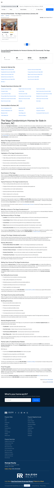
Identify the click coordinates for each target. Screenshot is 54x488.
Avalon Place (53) (40, 108)
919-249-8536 (50, 382)
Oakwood (30, 433)
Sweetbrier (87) (22, 108)
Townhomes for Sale (40, 88)
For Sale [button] (3, 9)
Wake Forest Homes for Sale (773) (35, 74)
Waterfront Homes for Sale (42, 96)
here (39, 375)
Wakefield (30, 435)
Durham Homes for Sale (6, 88)
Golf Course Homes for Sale (42, 98)
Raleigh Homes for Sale (9, 441)
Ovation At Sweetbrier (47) (6, 110)
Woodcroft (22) (4, 113)
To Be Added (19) (4, 115)
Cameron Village (31, 422)
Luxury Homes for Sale (6, 93)
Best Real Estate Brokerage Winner (22, 481)
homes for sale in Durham (28, 204)
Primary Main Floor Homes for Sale (8, 96)
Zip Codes (38, 101)
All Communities (22, 115)
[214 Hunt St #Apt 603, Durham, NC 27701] (9, 24)
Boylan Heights (31, 420)
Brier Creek (30, 418)
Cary (6, 420)
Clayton (6, 424)
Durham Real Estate (48, 379)
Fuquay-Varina (8, 428)
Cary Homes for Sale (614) (33, 79)
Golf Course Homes (9, 455)
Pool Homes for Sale (23, 93)
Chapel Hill (7, 422)
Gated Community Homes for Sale (8, 98)
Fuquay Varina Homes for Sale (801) (35, 72)
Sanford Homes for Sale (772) (7, 76)
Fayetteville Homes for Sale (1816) (8, 72)
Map (28, 485)
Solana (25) (21, 110)
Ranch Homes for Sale (6, 101)
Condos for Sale (4, 91)
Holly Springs (7, 431)
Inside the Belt (31, 428)
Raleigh (6, 433)
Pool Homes (7, 457)
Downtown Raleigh (31, 424)
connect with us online (30, 289)
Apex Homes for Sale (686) (33, 76)
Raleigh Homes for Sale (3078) (7, 69)
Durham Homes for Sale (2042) (34, 69)
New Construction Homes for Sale (43, 91)
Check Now (36, 400)
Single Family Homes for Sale (25, 88)
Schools (20, 101)
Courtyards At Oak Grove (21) (42, 113)
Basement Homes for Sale (24, 98)
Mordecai (30, 430)
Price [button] (11, 9)
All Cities (3, 81)
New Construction (8, 446)
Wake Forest (7, 435)
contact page (6, 135)
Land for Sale (21, 91)
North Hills (30, 431)
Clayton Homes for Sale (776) (7, 74)
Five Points (30, 426)
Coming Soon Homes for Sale (25, 96)
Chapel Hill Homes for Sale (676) (8, 79)
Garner (6, 430)
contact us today (31, 361)
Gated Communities (9, 454)
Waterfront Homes (8, 452)
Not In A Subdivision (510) (6, 108)
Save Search (49, 9)
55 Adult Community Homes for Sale (44, 93)
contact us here (36, 231)
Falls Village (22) (22, 113)
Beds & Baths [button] (23, 9)
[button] (2, 2)
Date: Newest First (48, 17)
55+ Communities (8, 450)
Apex (6, 418)
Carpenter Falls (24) (40, 110)
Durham (6, 426)
